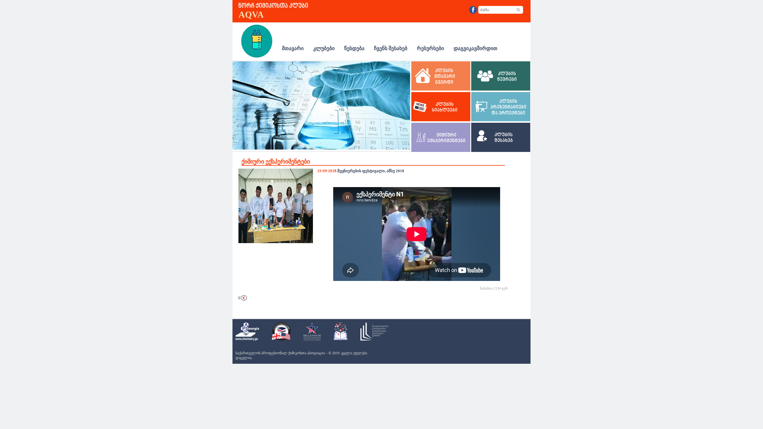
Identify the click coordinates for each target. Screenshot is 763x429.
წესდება (354, 48)
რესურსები (430, 48)
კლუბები (324, 48)
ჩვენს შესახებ (390, 48)
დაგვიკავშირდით (475, 48)
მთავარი (293, 48)
